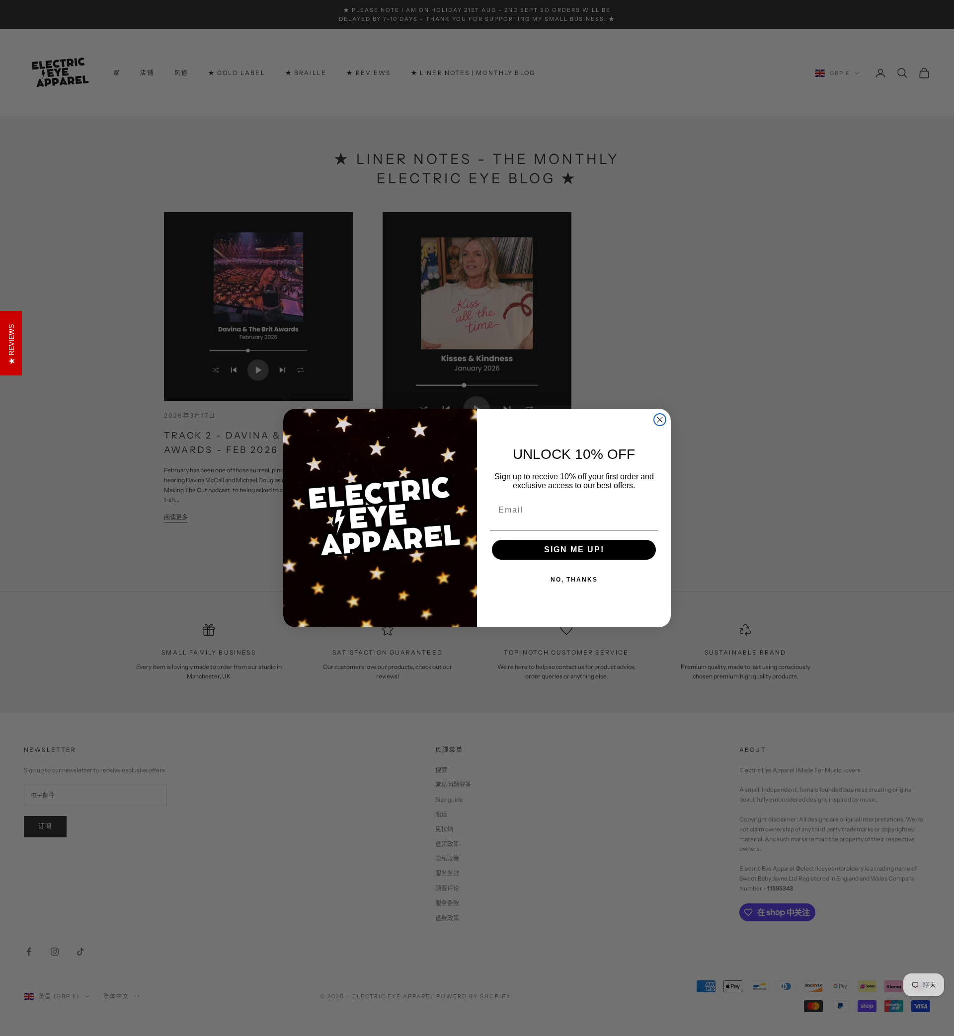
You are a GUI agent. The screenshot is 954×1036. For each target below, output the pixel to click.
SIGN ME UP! (574, 549)
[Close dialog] (660, 420)
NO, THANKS (574, 579)
